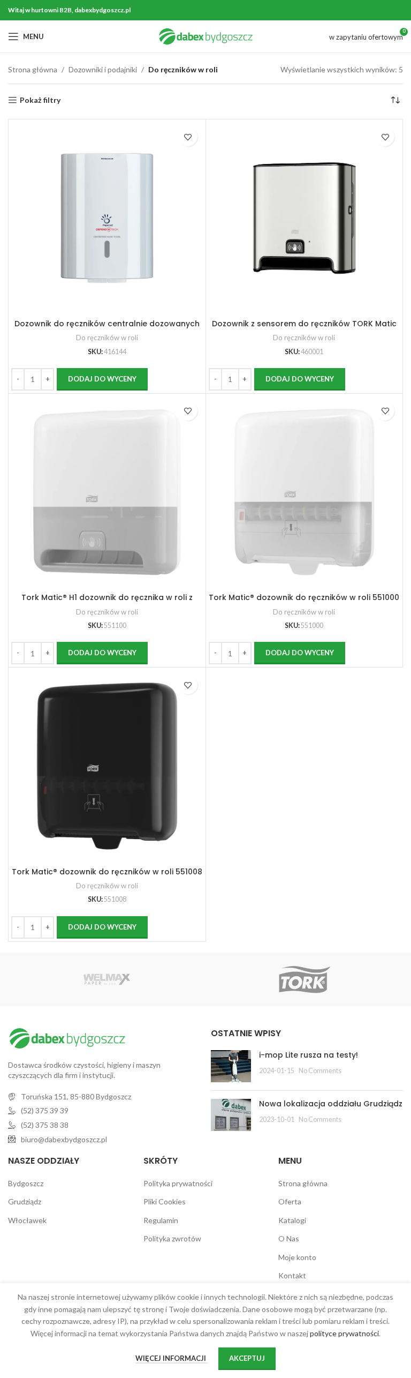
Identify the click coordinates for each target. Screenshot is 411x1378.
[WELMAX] (107, 979)
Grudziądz (24, 1201)
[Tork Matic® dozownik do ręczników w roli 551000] (304, 492)
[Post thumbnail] (231, 1066)
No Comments (320, 1071)
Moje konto (297, 1257)
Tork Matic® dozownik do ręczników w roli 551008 (107, 871)
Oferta (289, 1201)
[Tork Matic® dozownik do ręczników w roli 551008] (107, 766)
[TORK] (304, 979)
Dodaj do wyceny (102, 379)
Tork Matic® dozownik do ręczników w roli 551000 (304, 597)
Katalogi (292, 1220)
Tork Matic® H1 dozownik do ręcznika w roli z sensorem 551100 (107, 602)
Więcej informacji (171, 1358)
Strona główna (32, 69)
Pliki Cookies (164, 1201)
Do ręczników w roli (107, 337)
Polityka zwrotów (172, 1238)
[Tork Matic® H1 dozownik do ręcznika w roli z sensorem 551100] (107, 492)
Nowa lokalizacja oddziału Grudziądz (330, 1103)
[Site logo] (206, 35)
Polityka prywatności (177, 1183)
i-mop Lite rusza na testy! (308, 1055)
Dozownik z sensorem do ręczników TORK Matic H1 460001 (304, 329)
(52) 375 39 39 (44, 1110)
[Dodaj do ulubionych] (188, 137)
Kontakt (292, 1275)
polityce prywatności (344, 1333)
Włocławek (27, 1220)
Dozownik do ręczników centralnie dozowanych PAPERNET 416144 (107, 329)
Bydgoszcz (25, 1183)
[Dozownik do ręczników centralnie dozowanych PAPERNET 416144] (107, 218)
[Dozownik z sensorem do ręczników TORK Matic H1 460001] (304, 218)
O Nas (288, 1238)
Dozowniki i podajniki (102, 69)
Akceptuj (247, 1358)
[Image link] (67, 1037)
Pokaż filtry (40, 100)
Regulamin (160, 1220)
